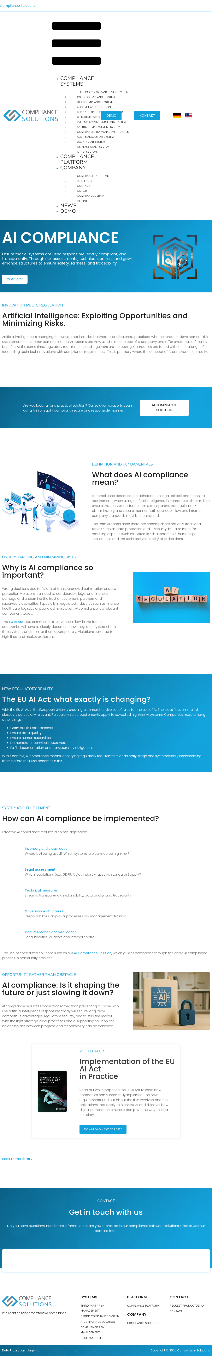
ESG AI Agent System (91, 142)
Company (73, 167)
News (68, 205)
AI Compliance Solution (94, 107)
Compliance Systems (77, 81)
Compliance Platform (77, 159)
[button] (76, 44)
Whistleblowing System (93, 117)
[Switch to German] (177, 115)
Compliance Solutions (17, 5)
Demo (68, 211)
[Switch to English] (188, 115)
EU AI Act (16, 621)
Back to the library (17, 1158)
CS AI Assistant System (93, 146)
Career (82, 191)
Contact (83, 186)
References (85, 181)
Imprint (82, 200)
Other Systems (87, 151)
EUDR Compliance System (94, 102)
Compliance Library (91, 195)
